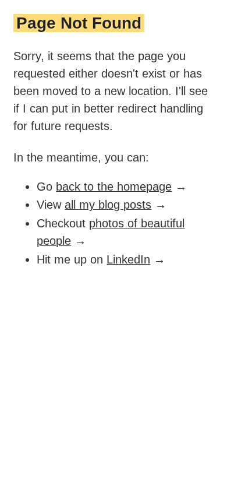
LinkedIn (128, 259)
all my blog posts (108, 204)
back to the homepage (114, 186)
